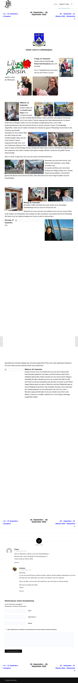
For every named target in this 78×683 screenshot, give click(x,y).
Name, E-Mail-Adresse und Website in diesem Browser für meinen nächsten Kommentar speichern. (32, 629)
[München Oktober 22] (76, 341)
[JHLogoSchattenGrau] (8, 4)
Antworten (16, 562)
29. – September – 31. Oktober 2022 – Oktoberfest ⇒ (65, 16)
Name (30, 610)
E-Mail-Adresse (32, 617)
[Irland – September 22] (1, 341)
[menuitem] (55, 4)
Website (30, 623)
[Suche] (71, 4)
